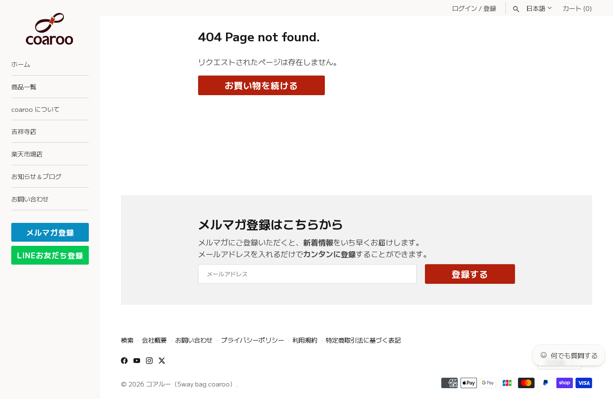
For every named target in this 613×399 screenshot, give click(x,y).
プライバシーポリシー (252, 339)
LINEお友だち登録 (50, 255)
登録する (470, 274)
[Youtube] (136, 363)
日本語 (535, 8)
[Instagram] (149, 363)
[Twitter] (161, 363)
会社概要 (154, 339)
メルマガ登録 (50, 232)
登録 (489, 8)
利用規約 (304, 339)
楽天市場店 (27, 153)
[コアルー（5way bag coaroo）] (50, 29)
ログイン (464, 8)
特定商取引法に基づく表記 (363, 339)
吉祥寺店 (23, 131)
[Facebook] (124, 363)
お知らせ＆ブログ (36, 176)
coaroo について (35, 109)
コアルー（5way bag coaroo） (191, 383)
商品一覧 (23, 86)
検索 (127, 339)
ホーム (20, 63)
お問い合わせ (30, 198)
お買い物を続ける (261, 85)
